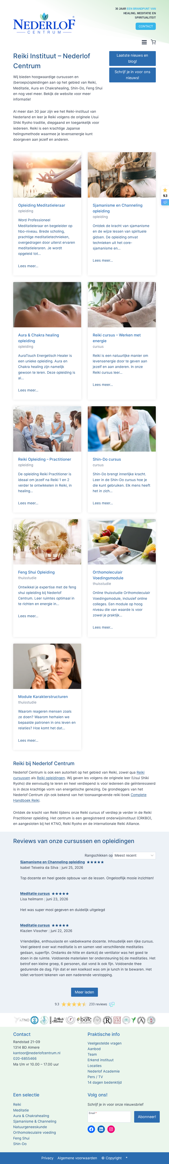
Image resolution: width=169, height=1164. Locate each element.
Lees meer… (28, 266)
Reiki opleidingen (51, 778)
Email (93, 1112)
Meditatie (21, 1110)
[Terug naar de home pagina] (44, 23)
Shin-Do (20, 1144)
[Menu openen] (144, 42)
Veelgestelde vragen (105, 1043)
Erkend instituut (101, 1060)
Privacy (47, 1158)
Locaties (95, 1066)
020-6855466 (25, 1058)
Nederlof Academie (104, 1071)
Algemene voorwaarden (77, 1158)
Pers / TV (95, 1077)
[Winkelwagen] (153, 42)
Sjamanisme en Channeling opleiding (52, 862)
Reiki (17, 1104)
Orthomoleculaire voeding (34, 1132)
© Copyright (111, 1158)
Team (92, 1054)
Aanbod (94, 1049)
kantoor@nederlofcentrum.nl (36, 1053)
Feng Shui (21, 1138)
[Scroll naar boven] (160, 1160)
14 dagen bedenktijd (105, 1082)
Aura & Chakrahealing (31, 1116)
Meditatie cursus (35, 893)
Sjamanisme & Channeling (34, 1121)
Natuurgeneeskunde (30, 1127)
